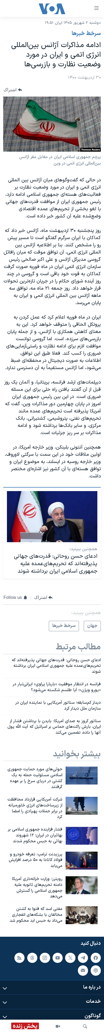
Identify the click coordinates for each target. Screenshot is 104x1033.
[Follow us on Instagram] (45, 957)
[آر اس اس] (19, 957)
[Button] (12, 89)
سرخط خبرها (86, 33)
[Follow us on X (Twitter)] (70, 957)
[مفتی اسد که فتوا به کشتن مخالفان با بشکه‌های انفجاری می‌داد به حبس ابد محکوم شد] (82, 915)
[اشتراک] (83, 970)
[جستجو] (85, 1026)
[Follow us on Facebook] (96, 957)
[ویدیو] (58, 1026)
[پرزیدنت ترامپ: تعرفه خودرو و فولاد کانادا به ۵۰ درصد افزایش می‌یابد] (82, 861)
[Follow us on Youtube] (58, 957)
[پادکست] (96, 970)
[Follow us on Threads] (32, 957)
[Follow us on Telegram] (83, 957)
